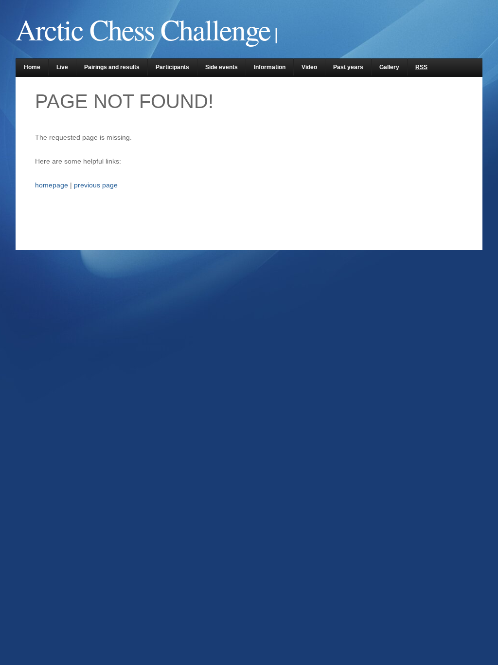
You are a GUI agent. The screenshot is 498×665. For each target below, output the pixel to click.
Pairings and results (112, 67)
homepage (51, 185)
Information (269, 67)
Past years (348, 67)
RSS (421, 67)
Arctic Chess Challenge (143, 29)
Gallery (389, 67)
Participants (172, 67)
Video (309, 67)
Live (62, 67)
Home (32, 67)
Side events (221, 67)
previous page (96, 185)
